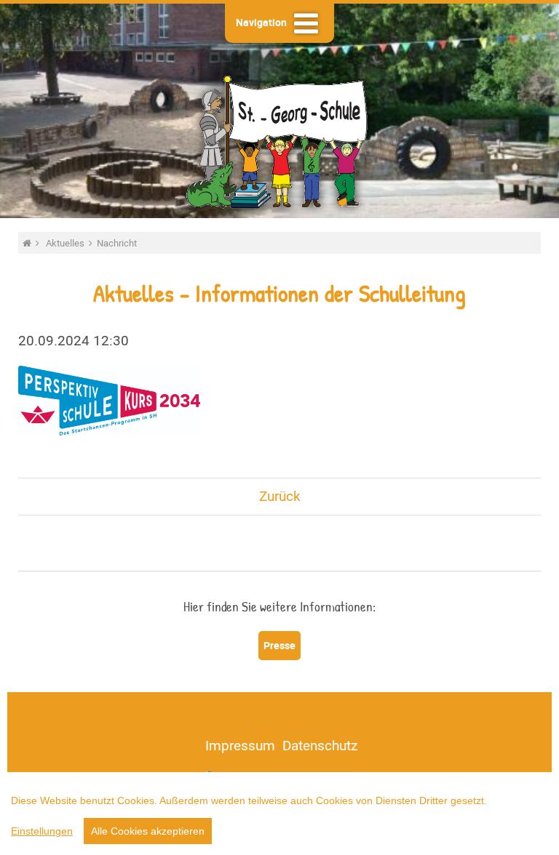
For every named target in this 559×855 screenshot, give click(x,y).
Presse (279, 645)
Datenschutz (319, 745)
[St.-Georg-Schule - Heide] (28, 243)
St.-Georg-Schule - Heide (279, 139)
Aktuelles (66, 242)
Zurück (280, 495)
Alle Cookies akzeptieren (148, 831)
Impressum (240, 745)
